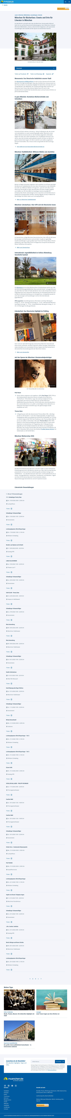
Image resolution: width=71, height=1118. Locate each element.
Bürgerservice (7, 1100)
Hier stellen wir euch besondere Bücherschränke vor (30, 146)
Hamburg (58, 1099)
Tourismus (6, 1096)
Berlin (53, 1099)
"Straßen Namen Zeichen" (47, 429)
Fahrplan (6, 1092)
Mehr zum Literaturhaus (23, 247)
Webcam (6, 1103)
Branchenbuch (63, 8)
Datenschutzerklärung (52, 1070)
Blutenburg (20, 287)
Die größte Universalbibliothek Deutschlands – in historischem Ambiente (17, 1045)
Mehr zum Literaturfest (23, 352)
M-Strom (6, 1098)
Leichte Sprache (40, 1096)
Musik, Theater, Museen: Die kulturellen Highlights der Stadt (19, 1014)
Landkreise (7, 1107)
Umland (6, 1109)
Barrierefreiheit (49, 1096)
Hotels (5, 1101)
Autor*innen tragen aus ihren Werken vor (47, 1014)
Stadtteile (6, 1105)
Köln (62, 1099)
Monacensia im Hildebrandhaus (25, 81)
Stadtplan (6, 1091)
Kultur (5, 1094)
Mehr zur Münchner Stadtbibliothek (26, 199)
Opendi (38, 1101)
